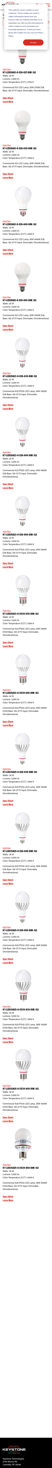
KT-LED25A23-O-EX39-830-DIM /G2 (21, 614)
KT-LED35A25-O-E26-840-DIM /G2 (20, 851)
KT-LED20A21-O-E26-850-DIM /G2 (19, 300)
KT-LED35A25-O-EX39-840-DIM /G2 (21, 1089)
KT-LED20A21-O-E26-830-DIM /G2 (19, 148)
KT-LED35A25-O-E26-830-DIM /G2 (20, 772)
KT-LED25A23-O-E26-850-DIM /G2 (20, 535)
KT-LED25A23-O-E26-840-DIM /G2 (20, 455)
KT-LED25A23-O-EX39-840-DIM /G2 (21, 693)
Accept (33, 42)
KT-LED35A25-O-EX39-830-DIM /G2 (21, 1009)
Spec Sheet (8, 98)
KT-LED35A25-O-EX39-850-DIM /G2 (21, 1168)
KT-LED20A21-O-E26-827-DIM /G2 (19, 72)
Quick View (26, 59)
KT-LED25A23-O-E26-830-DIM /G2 (20, 376)
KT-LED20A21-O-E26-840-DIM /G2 (19, 224)
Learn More (8, 102)
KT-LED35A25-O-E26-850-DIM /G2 (20, 930)
